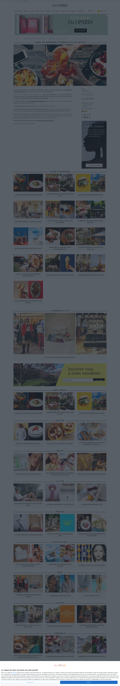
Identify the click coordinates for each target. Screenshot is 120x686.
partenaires (14, 672)
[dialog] (60, 673)
